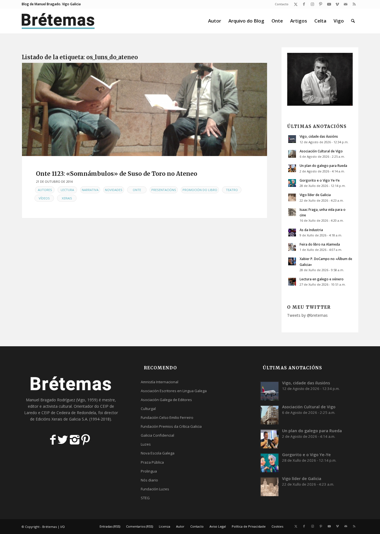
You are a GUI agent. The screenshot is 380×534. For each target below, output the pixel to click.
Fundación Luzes (155, 488)
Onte (137, 190)
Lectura (67, 190)
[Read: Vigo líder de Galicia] (292, 197)
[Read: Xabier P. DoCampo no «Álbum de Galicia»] (292, 261)
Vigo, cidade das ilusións (319, 136)
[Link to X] (296, 4)
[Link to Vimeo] (337, 4)
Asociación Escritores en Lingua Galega (174, 390)
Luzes (146, 444)
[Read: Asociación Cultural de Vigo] (292, 154)
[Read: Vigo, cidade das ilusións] (292, 139)
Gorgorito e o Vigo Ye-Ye (320, 180)
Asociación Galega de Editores (166, 399)
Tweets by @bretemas (307, 315)
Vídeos (44, 198)
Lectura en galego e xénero (322, 279)
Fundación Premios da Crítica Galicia (171, 426)
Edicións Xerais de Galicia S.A (61, 419)
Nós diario (149, 480)
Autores (45, 190)
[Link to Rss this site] (354, 4)
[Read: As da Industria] (292, 233)
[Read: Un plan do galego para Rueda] (292, 168)
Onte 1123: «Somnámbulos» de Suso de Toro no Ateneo (116, 173)
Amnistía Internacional (159, 381)
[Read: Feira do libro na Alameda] (292, 247)
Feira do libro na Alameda (320, 244)
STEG (145, 497)
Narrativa (90, 190)
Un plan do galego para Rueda (323, 165)
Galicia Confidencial (157, 435)
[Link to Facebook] (304, 4)
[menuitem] (280, 4)
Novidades (113, 190)
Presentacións (163, 190)
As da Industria (311, 230)
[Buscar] (352, 21)
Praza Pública (152, 462)
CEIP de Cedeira (55, 412)
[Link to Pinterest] (321, 4)
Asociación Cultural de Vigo (321, 151)
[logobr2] (58, 21)
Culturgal (148, 408)
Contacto (281, 4)
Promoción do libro (199, 190)
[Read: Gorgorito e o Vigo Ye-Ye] (292, 183)
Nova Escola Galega (157, 453)
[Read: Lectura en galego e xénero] (292, 282)
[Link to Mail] (346, 4)
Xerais (67, 198)
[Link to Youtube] (329, 4)
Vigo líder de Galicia (315, 194)
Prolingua (149, 471)
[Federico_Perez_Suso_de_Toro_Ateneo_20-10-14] (144, 109)
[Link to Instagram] (312, 4)
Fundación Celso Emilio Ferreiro (167, 417)
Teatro (232, 190)
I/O (62, 527)
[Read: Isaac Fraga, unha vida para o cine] (292, 212)
